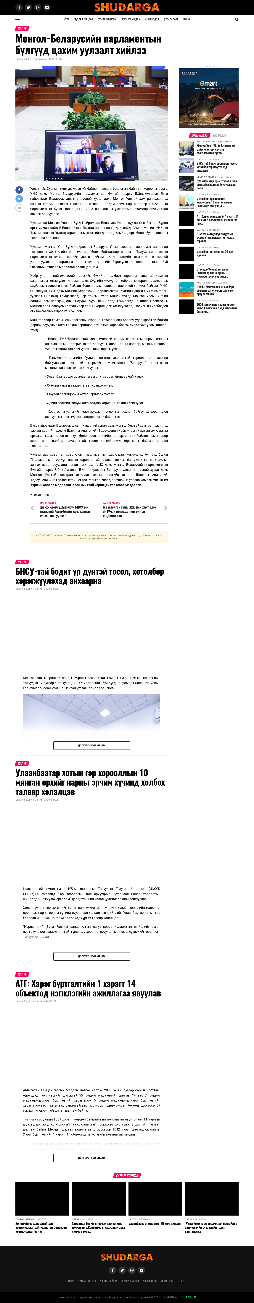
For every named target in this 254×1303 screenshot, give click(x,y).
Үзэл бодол (152, 19)
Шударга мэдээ (130, 19)
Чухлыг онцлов (83, 19)
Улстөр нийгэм (107, 19)
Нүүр (66, 19)
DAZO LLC (189, 1297)
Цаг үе (186, 19)
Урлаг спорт (171, 19)
